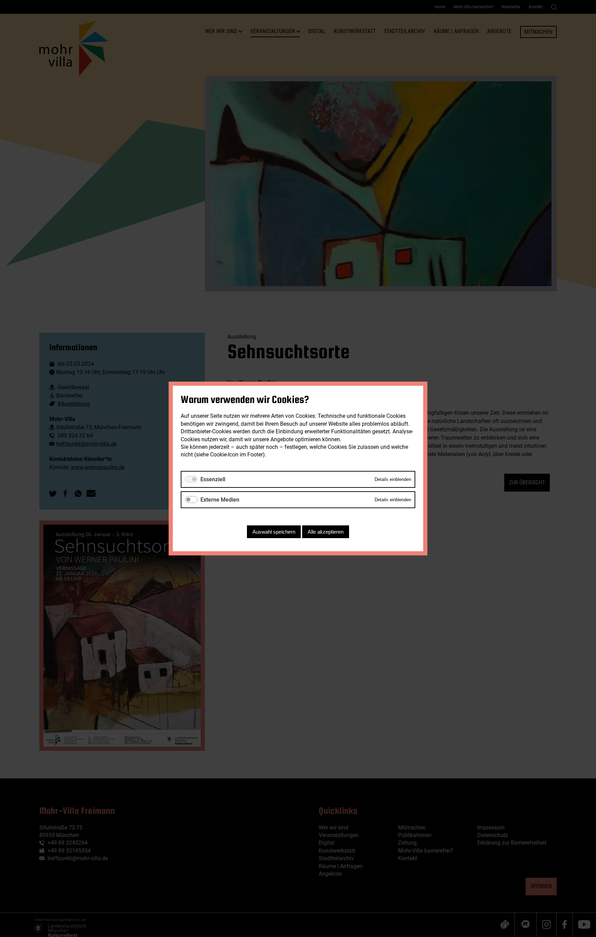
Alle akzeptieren (326, 532)
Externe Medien (219, 499)
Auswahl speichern (273, 532)
